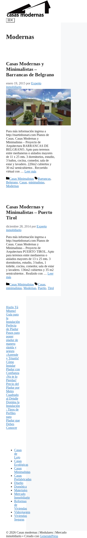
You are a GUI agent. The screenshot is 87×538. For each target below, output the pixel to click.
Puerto (42, 288)
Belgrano (12, 182)
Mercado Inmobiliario (22, 495)
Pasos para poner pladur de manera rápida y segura (13, 342)
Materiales (20, 490)
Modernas (12, 186)
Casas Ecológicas (21, 462)
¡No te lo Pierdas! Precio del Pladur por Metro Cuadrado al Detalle (12, 387)
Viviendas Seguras (20, 517)
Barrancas (44, 178)
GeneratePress (49, 536)
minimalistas (36, 182)
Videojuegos (22, 512)
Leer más (30, 171)
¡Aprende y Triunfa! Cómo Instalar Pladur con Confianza (13, 364)
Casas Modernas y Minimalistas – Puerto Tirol (29, 212)
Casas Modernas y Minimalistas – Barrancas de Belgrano (30, 69)
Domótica (20, 486)
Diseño (18, 483)
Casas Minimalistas (21, 178)
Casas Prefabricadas (22, 477)
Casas (23, 182)
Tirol (51, 288)
